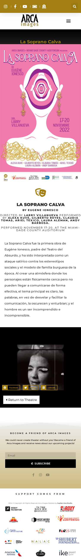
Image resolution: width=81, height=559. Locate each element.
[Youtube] (48, 475)
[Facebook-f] (33, 475)
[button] (74, 6)
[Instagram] (40, 475)
